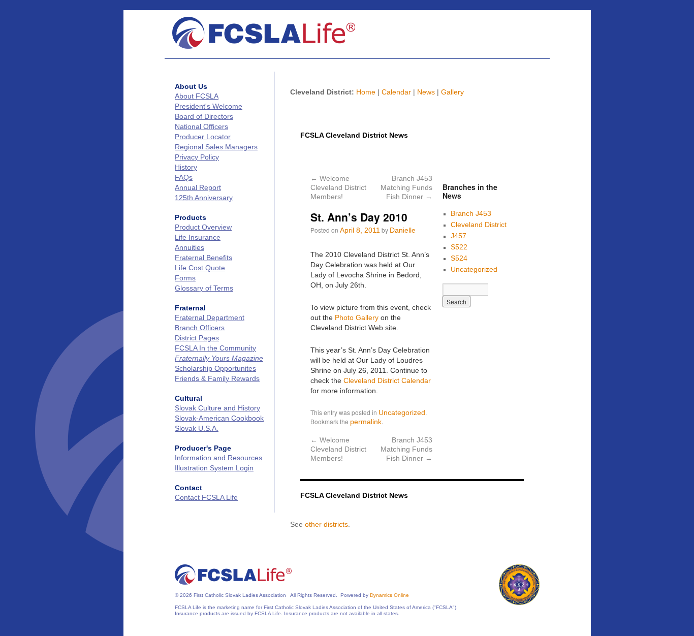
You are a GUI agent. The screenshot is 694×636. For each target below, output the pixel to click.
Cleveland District (479, 224)
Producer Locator (203, 137)
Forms (185, 278)
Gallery (452, 92)
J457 (458, 236)
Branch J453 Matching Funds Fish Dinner (406, 187)
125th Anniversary (204, 198)
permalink (366, 422)
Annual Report (198, 187)
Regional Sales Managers (216, 147)
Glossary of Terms (204, 288)
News (426, 92)
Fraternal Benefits (203, 257)
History (186, 167)
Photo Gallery (356, 317)
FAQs (184, 177)
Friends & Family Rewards (217, 378)
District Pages (197, 338)
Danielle (403, 230)
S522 (459, 247)
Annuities (189, 247)
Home (365, 92)
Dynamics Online (389, 595)
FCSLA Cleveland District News (354, 135)
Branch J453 (471, 213)
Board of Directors (204, 116)
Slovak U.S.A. (196, 428)
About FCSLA (196, 96)
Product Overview (203, 227)
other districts (326, 524)
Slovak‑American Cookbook (219, 418)
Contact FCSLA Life (206, 497)
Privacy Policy (197, 157)
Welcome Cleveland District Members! (338, 187)
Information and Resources (218, 458)
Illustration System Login (214, 468)
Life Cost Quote (200, 268)
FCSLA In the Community (215, 348)
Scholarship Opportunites (215, 368)
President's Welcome (208, 106)
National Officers (201, 126)
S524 (459, 258)
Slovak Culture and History (217, 408)
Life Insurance (197, 237)
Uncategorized (401, 412)
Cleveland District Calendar (387, 380)
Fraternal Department (209, 317)
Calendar (396, 92)
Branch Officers (200, 328)
